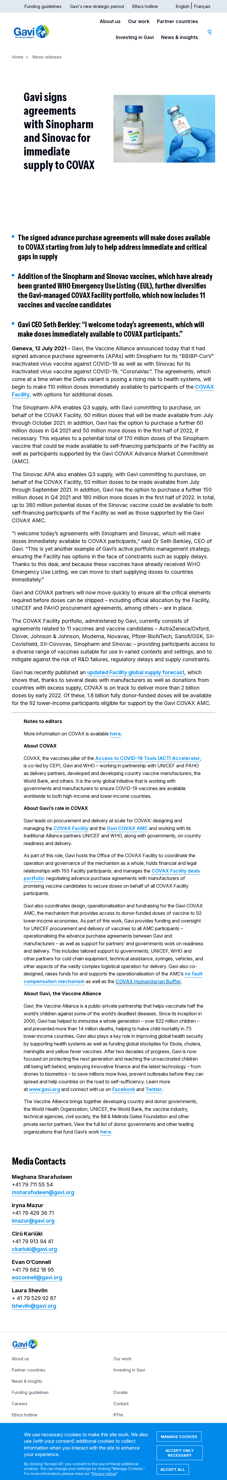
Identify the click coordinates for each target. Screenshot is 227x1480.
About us (110, 21)
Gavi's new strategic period (97, 6)
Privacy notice (104, 1473)
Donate (121, 1392)
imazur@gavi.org (33, 1221)
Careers (19, 1403)
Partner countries (177, 21)
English (182, 6)
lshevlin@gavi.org (34, 1306)
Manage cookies (179, 1436)
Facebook (123, 1089)
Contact (121, 1403)
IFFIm (118, 1414)
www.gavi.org (44, 1089)
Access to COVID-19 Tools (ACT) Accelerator (147, 758)
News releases (47, 56)
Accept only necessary (180, 1453)
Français (202, 6)
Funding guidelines (43, 6)
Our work (139, 21)
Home (17, 56)
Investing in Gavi (135, 37)
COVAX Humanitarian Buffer (148, 981)
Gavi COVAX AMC (127, 828)
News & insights (179, 37)
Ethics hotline (145, 6)
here (115, 734)
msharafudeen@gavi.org (43, 1192)
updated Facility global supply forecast (135, 672)
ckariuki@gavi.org (34, 1249)
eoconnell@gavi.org (37, 1277)
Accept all (172, 1469)
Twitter (153, 1089)
